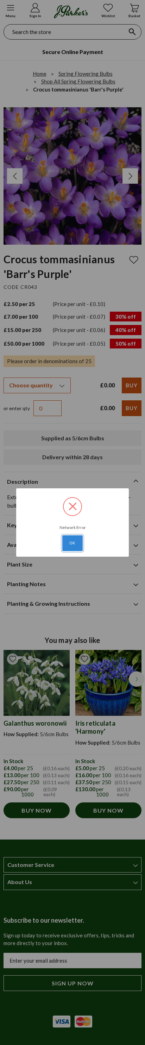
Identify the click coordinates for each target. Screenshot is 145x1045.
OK (72, 543)
